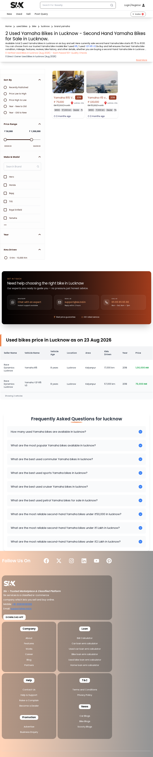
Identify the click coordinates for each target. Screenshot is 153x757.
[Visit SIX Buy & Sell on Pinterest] (109, 560)
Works (29, 648)
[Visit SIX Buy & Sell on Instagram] (71, 560)
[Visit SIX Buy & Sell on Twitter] (59, 560)
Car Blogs (84, 715)
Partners (29, 665)
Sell (28, 14)
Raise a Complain (29, 700)
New (9, 14)
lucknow (45, 26)
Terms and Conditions (84, 689)
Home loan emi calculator (84, 665)
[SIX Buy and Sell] (13, 582)
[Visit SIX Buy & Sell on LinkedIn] (84, 560)
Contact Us (29, 689)
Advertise (29, 726)
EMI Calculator (84, 638)
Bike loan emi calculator (85, 654)
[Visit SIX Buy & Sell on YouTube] (96, 560)
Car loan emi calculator (85, 643)
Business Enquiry (29, 732)
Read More (141, 60)
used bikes (21, 26)
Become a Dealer (29, 705)
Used (19, 14)
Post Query (41, 14)
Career (29, 654)
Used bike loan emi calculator (84, 659)
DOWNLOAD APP (14, 617)
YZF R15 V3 (90, 46)
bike (34, 26)
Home (8, 26)
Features (29, 643)
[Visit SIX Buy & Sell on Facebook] (46, 560)
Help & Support (29, 695)
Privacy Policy (84, 695)
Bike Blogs (84, 721)
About (29, 638)
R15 (76, 46)
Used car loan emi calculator (85, 648)
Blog (29, 659)
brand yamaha (62, 26)
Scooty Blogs (85, 726)
